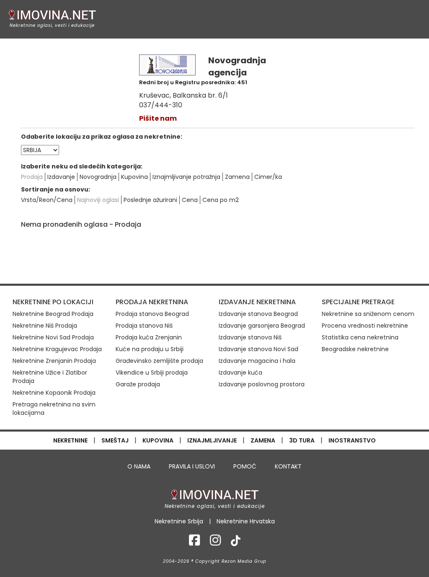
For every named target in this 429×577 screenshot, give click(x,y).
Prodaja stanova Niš (144, 325)
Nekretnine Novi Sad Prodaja (53, 337)
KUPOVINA (157, 440)
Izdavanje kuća (240, 372)
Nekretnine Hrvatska (246, 521)
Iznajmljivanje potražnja (186, 177)
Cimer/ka (268, 177)
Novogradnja (98, 177)
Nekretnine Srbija (179, 521)
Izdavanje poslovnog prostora (262, 384)
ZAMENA (263, 440)
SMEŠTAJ (115, 440)
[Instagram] (215, 542)
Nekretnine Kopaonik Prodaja (54, 392)
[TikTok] (236, 542)
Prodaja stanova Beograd (152, 314)
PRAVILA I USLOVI (192, 466)
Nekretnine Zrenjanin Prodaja (54, 361)
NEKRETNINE (70, 440)
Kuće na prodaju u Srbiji (149, 349)
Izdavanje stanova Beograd (258, 314)
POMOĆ (244, 466)
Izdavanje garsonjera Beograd (262, 325)
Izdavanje (61, 177)
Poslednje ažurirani (150, 200)
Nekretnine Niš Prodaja (45, 325)
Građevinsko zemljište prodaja (159, 361)
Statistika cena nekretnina (360, 337)
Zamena (237, 177)
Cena (190, 200)
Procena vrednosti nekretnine (365, 325)
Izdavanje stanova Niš (250, 337)
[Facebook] (194, 542)
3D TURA (302, 440)
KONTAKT (288, 466)
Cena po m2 (220, 200)
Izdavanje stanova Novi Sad (258, 349)
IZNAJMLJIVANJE (212, 440)
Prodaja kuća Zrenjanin (149, 337)
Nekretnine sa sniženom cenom (368, 314)
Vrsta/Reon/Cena (46, 200)
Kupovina (134, 177)
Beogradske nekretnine (355, 349)
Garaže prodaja (138, 384)
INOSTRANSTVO (352, 440)
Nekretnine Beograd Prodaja (53, 314)
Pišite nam (158, 118)
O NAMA (138, 466)
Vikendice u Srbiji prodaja (152, 372)
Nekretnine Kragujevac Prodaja (57, 349)
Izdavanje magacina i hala (257, 361)
